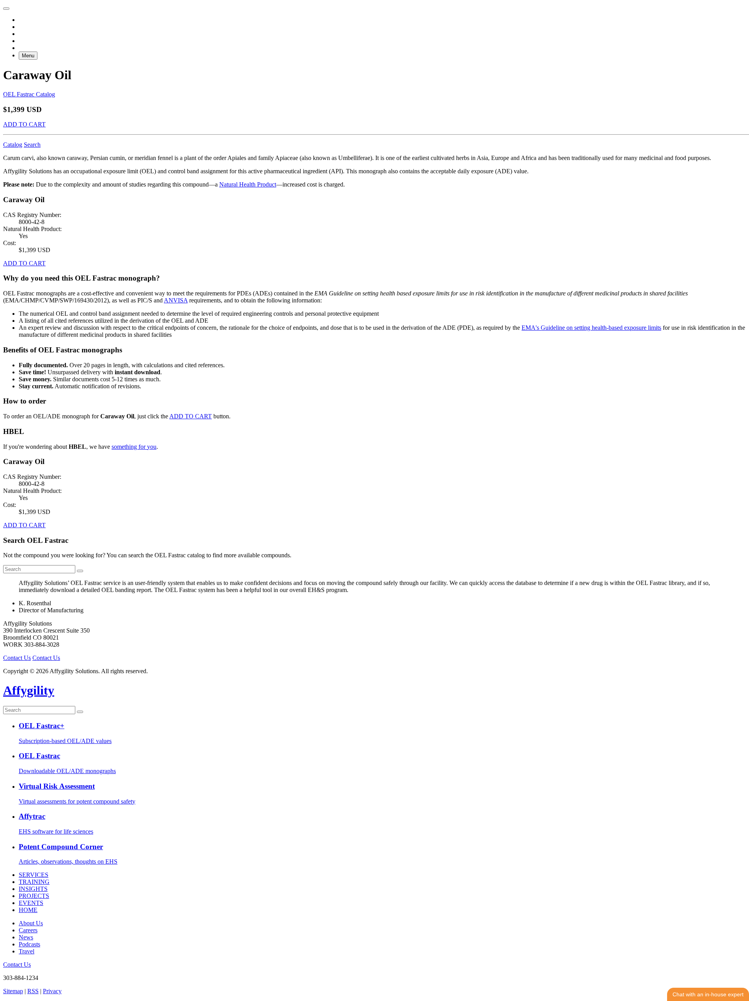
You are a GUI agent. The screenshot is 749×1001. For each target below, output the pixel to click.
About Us (31, 923)
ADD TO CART (24, 124)
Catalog (12, 144)
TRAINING (34, 881)
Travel (26, 951)
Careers (28, 930)
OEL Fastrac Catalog (29, 94)
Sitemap (13, 991)
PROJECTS (34, 896)
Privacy (52, 991)
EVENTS (31, 903)
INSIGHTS (33, 888)
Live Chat (708, 994)
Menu (28, 56)
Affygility (28, 690)
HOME (28, 910)
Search (32, 144)
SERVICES (33, 874)
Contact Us (17, 657)
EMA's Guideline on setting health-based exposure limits (591, 327)
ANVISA (176, 300)
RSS (33, 991)
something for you (134, 446)
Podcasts (29, 944)
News (26, 937)
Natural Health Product (247, 184)
